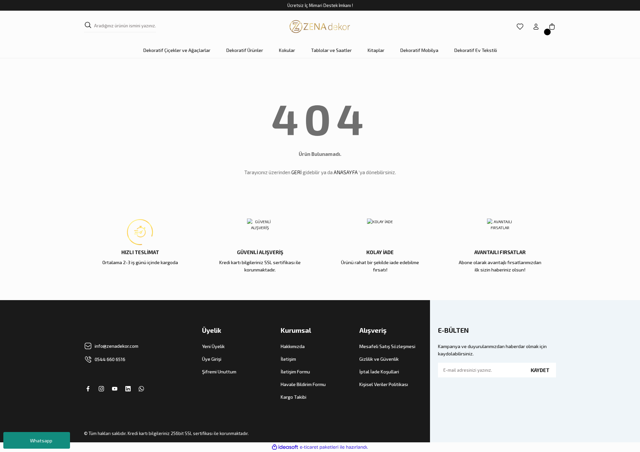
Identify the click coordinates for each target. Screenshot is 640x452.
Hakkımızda (293, 346)
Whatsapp (41, 440)
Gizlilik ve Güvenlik (379, 359)
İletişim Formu (295, 371)
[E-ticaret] (319, 447)
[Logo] (320, 26)
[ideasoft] (285, 447)
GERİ (296, 172)
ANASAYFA (346, 172)
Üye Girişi (211, 359)
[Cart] (552, 27)
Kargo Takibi (293, 397)
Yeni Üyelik (213, 346)
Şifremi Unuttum (219, 371)
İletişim (288, 359)
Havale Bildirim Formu (303, 384)
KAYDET (540, 370)
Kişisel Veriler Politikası (383, 384)
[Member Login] (536, 27)
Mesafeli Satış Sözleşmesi (387, 346)
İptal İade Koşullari (379, 371)
